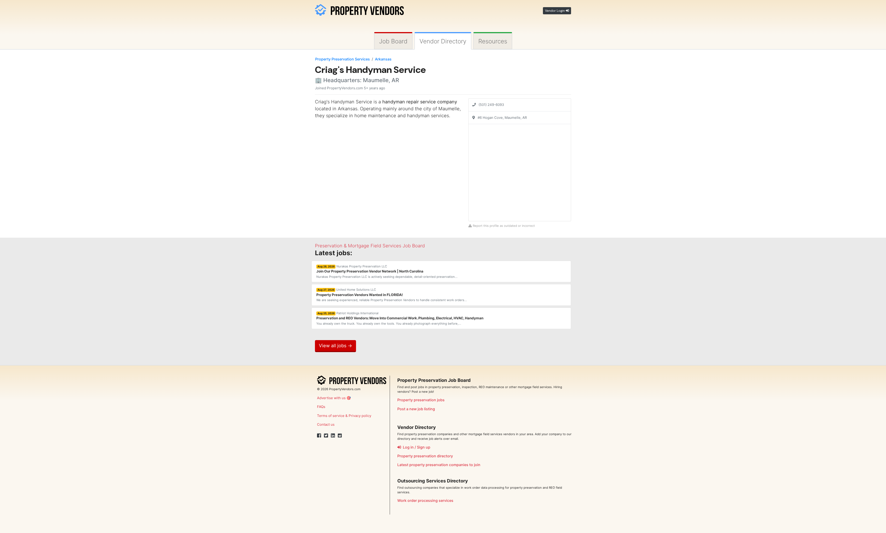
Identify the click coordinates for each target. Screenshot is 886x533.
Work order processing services (425, 500)
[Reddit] (340, 435)
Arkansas (383, 59)
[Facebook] (319, 435)
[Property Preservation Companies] (359, 9)
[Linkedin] (333, 435)
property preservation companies (438, 464)
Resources (492, 41)
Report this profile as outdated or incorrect (503, 226)
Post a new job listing (416, 409)
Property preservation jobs (421, 400)
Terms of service (330, 415)
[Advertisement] (353, 155)
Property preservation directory (425, 456)
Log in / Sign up (415, 447)
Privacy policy (360, 415)
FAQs (321, 406)
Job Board (393, 41)
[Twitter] (326, 435)
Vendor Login (555, 11)
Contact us (326, 424)
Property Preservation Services (342, 59)
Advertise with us (331, 398)
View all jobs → (335, 345)
